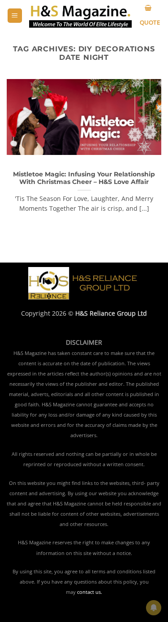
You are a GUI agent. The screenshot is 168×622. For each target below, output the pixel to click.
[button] (15, 15)
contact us (89, 592)
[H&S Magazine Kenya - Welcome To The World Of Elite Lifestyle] (80, 16)
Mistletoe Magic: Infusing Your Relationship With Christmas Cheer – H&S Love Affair (84, 178)
